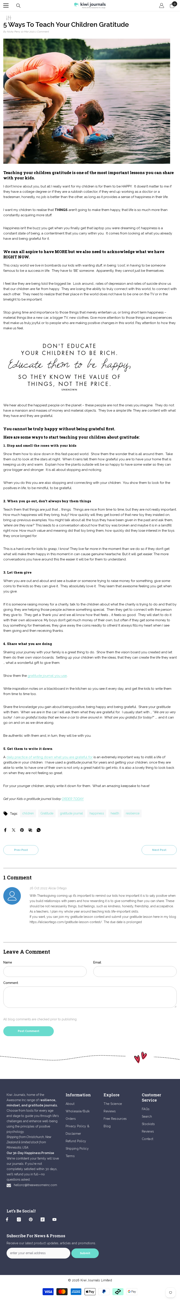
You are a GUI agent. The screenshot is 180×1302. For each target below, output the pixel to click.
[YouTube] (54, 1219)
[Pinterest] (22, 829)
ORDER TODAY (73, 799)
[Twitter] (14, 829)
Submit (85, 1253)
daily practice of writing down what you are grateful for (49, 757)
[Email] (30, 829)
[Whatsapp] (39, 829)
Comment (10, 983)
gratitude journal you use (47, 676)
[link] (90, 1058)
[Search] (18, 5)
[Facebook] (5, 829)
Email (97, 962)
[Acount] (161, 5)
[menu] (6, 5)
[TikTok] (42, 1219)
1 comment (42, 31)
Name (7, 962)
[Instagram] (19, 1219)
